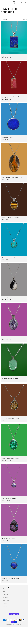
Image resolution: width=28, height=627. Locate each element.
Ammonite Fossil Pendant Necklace (11, 418)
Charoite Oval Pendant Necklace (10, 338)
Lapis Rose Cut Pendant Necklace (10, 578)
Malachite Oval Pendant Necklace (10, 458)
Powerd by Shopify (18, 624)
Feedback (5, 609)
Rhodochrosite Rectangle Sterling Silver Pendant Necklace (12, 96)
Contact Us (5, 606)
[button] (2, 2)
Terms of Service (6, 603)
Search (4, 591)
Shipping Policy (6, 600)
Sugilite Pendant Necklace (8, 538)
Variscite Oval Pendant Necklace (10, 378)
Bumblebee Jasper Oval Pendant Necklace (12, 177)
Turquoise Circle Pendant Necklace (11, 257)
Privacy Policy (5, 594)
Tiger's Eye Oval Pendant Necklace (10, 217)
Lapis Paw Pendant (7, 56)
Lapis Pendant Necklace (8, 137)
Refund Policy (5, 597)
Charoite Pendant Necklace (9, 498)
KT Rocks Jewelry (12, 624)
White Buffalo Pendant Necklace (10, 298)
